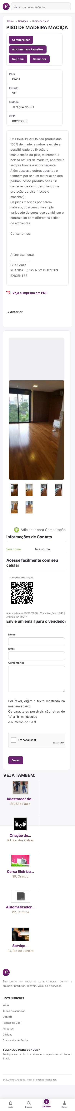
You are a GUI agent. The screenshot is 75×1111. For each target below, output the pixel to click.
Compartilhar (21, 40)
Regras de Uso (11, 1022)
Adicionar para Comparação (43, 530)
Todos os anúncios (14, 1010)
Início (6, 1005)
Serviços (23, 21)
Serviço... (20, 946)
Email (11, 648)
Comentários (16, 662)
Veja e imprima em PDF (29, 293)
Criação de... (20, 835)
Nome (12, 634)
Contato (7, 1016)
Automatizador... (20, 907)
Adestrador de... (20, 799)
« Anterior (15, 312)
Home (10, 21)
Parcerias (8, 1028)
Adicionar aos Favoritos (27, 49)
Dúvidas (7, 1034)
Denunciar (39, 59)
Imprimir (18, 59)
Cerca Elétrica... (20, 871)
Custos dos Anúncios (15, 1040)
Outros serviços (40, 21)
